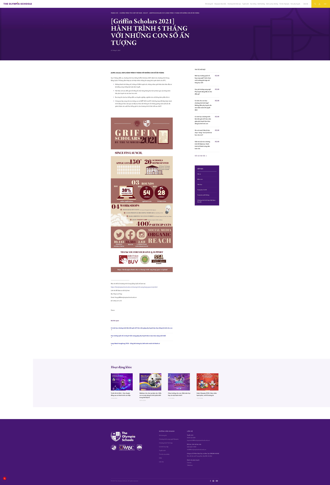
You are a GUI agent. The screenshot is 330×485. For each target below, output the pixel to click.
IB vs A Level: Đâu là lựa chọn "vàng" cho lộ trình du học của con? (203, 132)
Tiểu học (199, 184)
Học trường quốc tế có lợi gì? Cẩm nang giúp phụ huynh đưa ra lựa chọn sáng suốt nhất (138, 336)
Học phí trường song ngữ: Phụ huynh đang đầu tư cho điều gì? (203, 91)
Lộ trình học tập (163, 447)
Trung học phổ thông (203, 195)
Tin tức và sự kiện (164, 454)
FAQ (160, 458)
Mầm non (200, 179)
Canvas (189, 462)
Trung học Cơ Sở (202, 190)
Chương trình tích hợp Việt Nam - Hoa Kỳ (134, 13)
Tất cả (199, 174)
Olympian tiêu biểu (220, 4)
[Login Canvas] (319, 4)
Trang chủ (114, 13)
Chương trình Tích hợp (166, 443)
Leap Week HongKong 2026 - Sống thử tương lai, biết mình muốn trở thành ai (135, 343)
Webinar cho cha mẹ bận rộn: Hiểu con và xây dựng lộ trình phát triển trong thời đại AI (150, 395)
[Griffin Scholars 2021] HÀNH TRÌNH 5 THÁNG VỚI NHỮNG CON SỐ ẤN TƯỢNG (174, 13)
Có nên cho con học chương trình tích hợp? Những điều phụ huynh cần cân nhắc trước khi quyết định (203, 105)
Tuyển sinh (245, 4)
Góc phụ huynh (295, 4)
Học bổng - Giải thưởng (257, 4)
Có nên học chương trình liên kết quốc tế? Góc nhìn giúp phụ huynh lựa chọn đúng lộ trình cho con (141, 328)
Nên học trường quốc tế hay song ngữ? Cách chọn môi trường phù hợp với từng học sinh (203, 79)
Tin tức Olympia (284, 4)
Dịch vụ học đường (272, 4)
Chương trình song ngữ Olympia (168, 439)
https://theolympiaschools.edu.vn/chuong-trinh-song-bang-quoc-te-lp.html (134, 287)
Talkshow (190, 465)
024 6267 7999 (191, 447)
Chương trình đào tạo (234, 4)
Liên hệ (305, 4)
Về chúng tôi (209, 4)
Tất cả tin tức (200, 156)
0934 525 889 (191, 438)
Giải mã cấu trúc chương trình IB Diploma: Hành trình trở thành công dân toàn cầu (202, 145)
